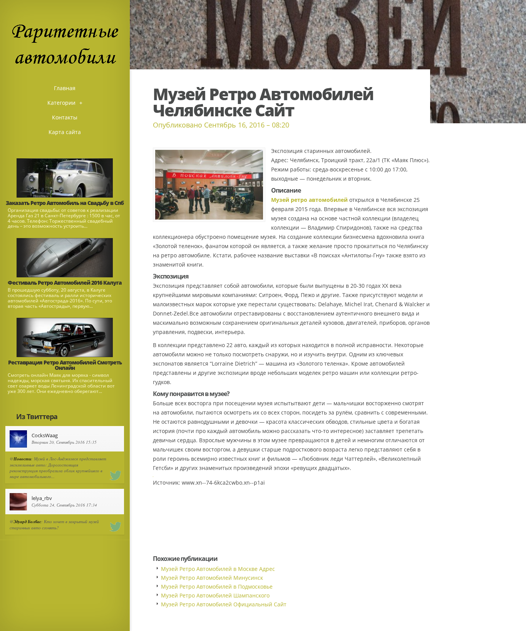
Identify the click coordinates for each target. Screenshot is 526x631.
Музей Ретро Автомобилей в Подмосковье (217, 586)
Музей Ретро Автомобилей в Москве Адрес (218, 568)
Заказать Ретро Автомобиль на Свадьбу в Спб (65, 202)
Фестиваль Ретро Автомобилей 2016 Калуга (65, 282)
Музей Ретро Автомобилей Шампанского (215, 595)
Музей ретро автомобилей (309, 199)
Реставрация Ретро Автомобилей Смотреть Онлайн (65, 365)
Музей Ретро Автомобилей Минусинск (212, 577)
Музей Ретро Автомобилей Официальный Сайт (223, 604)
